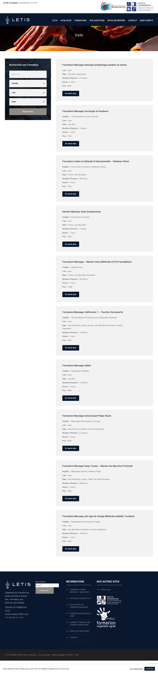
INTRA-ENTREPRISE (116, 20)
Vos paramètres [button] (136, 669)
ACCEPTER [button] (149, 669)
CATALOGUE (65, 20)
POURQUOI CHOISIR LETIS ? (80, 598)
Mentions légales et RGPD (62, 655)
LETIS (54, 20)
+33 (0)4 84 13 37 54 (28, 3)
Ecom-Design (44, 655)
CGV (77, 655)
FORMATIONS (80, 20)
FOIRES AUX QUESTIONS (79, 631)
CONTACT (132, 20)
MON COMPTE (146, 20)
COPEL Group (105, 590)
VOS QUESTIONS (97, 20)
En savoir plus (70, 93)
